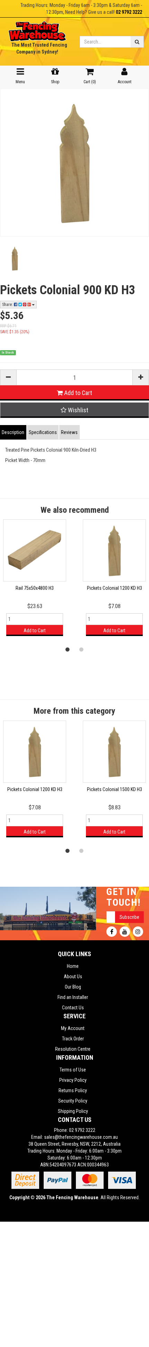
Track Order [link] (73, 1038)
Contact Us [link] (73, 1007)
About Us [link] (73, 976)
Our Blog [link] (73, 987)
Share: (8, 304)
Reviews (69, 432)
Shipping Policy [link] (73, 1111)
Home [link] (73, 966)
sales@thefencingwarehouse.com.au (81, 1137)
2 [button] (81, 649)
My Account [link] (73, 1028)
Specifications (43, 432)
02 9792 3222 (129, 12)
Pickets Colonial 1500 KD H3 (114, 789)
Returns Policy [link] (73, 1090)
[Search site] (137, 42)
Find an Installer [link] (73, 997)
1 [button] (67, 649)
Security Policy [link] (72, 1101)
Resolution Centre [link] (72, 1049)
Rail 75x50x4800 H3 (35, 588)
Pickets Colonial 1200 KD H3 (114, 588)
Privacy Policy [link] (73, 1080)
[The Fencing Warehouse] (37, 29)
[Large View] (14, 258)
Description (13, 432)
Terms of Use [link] (73, 1069)
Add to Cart (77, 392)
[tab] (13, 432)
